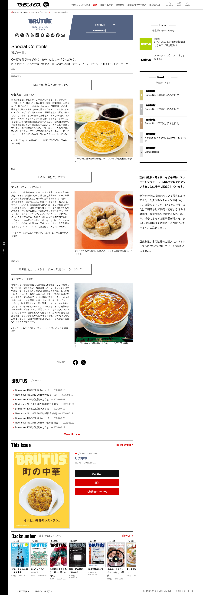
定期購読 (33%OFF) (97, 491)
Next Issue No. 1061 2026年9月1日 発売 (44, 394)
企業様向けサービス (136, 5)
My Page (170, 3)
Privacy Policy (42, 591)
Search (187, 3)
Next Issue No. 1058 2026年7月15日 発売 (44, 422)
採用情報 (120, 5)
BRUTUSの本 (100, 30)
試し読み (96, 473)
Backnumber (123, 444)
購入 (97, 482)
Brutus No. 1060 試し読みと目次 (40, 390)
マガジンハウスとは (80, 5)
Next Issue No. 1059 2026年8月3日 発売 (44, 413)
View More (70, 434)
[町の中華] (42, 490)
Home (25, 12)
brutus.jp (100, 24)
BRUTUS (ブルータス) (39, 12)
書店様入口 (154, 5)
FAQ (179, 3)
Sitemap (22, 591)
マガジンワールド (33, 4)
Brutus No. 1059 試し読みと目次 (40, 399)
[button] (130, 558)
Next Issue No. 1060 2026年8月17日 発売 (44, 404)
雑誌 (95, 5)
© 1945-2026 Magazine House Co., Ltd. (168, 591)
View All (126, 535)
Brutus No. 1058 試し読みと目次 (40, 408)
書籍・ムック (106, 5)
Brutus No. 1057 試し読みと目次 (40, 418)
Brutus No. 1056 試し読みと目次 (40, 427)
